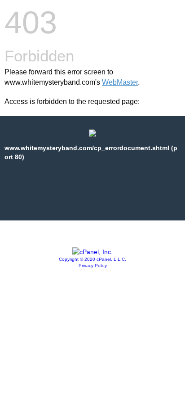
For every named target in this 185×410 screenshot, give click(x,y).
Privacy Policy (93, 265)
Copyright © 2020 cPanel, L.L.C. (92, 259)
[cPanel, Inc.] (92, 251)
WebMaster (120, 82)
